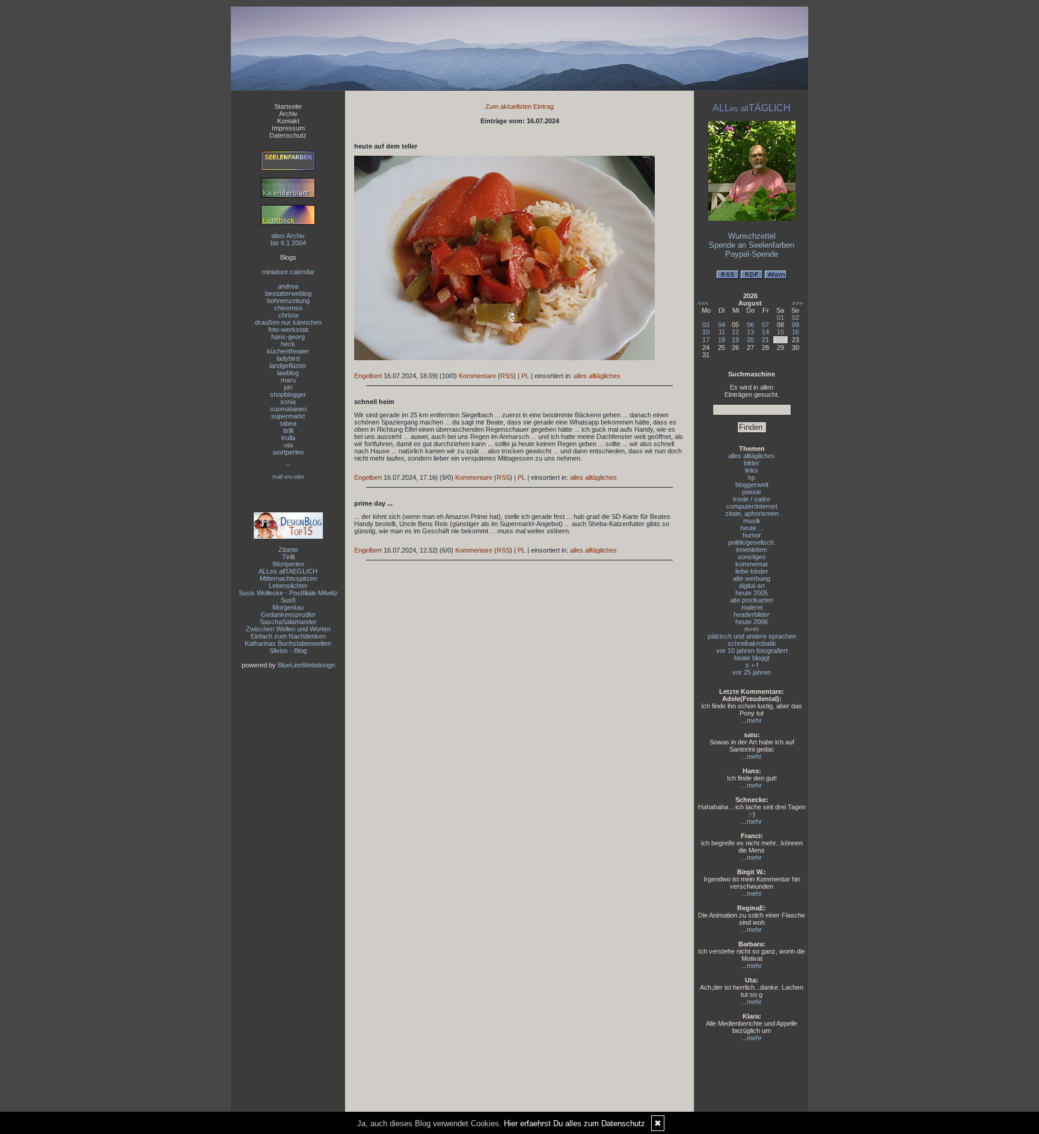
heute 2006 (751, 621)
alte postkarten (751, 600)
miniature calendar (288, 271)
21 (765, 339)
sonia (288, 401)
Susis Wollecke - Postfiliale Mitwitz (288, 592)
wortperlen (288, 452)
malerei (751, 607)
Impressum (288, 128)
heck (288, 344)
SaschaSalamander (288, 621)
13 (750, 332)
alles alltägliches (597, 375)
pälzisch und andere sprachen (752, 636)
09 (795, 324)
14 (765, 332)
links (751, 470)
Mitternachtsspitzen (288, 578)
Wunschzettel (752, 236)
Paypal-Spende (751, 254)
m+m (751, 629)
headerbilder (752, 614)
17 (706, 339)
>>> (797, 303)
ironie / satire (751, 499)
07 (765, 324)
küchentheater (288, 351)
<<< (702, 303)
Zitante (288, 549)
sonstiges (752, 556)
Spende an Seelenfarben (751, 245)
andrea (288, 286)
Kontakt (288, 120)
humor (752, 535)
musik (752, 520)
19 (735, 339)
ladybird (288, 358)
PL (525, 375)
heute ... (752, 528)
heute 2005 (751, 592)
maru (288, 380)
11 (722, 332)
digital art (752, 585)
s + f (752, 665)
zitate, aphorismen (752, 513)
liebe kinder (751, 571)
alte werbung (751, 578)
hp (751, 477)
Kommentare (477, 375)
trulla (288, 437)
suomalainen (288, 408)
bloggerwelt (751, 484)
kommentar (751, 564)
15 (780, 332)
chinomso (288, 307)
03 (706, 324)
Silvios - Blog (288, 650)
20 (750, 339)
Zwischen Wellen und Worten (288, 629)
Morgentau (288, 607)
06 (750, 324)
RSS (506, 375)
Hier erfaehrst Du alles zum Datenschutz (574, 1123)
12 (735, 332)
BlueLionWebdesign (306, 665)
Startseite (288, 106)
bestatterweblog (288, 293)
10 (706, 332)
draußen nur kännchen (288, 322)
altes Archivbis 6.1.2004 (288, 239)
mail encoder (288, 477)
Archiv (288, 113)
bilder (751, 463)
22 (780, 339)
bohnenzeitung (288, 300)
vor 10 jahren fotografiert (752, 650)
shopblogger (288, 394)
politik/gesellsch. (752, 542)
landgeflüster (288, 365)
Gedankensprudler (288, 614)
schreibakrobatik (752, 643)
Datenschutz (288, 135)
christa (288, 315)
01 (780, 317)
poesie (751, 491)
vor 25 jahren (751, 672)
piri (288, 387)
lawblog (288, 372)
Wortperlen (288, 564)
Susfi (288, 600)
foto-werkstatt (288, 329)
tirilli (288, 430)
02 (795, 317)
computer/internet (751, 506)
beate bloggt (752, 657)
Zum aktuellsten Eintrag (519, 106)
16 (795, 332)
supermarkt (288, 416)
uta (288, 445)
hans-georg (288, 336)
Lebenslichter (288, 585)
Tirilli (288, 556)
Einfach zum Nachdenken (288, 636)
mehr (754, 720)
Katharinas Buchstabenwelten (288, 643)
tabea (288, 423)
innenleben (751, 549)
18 (721, 339)
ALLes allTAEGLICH (288, 571)
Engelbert (368, 375)
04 (721, 324)
